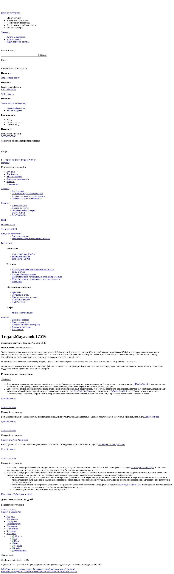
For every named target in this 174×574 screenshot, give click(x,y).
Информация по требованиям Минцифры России (54, 571)
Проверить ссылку (20, 208)
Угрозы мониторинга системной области (31, 238)
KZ (25, 160)
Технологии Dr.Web (21, 259)
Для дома (11, 172)
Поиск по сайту (8, 50)
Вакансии (11, 533)
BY (32, 160)
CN (6, 160)
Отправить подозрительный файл (27, 193)
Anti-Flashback (18, 302)
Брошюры (16, 292)
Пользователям (14, 524)
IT (19, 160)
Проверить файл (19, 205)
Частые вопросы (14, 110)
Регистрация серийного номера (22, 25)
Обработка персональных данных (16, 569)
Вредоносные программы (24, 274)
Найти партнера (14, 27)
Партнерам (12, 526)
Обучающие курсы (20, 295)
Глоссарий (17, 281)
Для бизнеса (12, 174)
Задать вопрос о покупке (18, 42)
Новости (11, 181)
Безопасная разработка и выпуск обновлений (54, 569)
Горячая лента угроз (21, 327)
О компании (12, 184)
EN (10, 160)
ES (13, 160)
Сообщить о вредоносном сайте (26, 198)
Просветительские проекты (25, 297)
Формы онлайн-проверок (23, 210)
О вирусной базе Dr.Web (23, 254)
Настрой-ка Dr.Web (21, 300)
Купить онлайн (14, 39)
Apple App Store (151, 417)
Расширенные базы (21, 256)
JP (22, 160)
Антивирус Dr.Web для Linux (111, 444)
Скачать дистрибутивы (18, 20)
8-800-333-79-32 (8, 89)
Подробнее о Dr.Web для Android (16, 494)
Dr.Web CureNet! (19, 215)
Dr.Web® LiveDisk (82, 391)
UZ (28, 160)
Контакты (11, 531)
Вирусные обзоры (20, 320)
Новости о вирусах (21, 322)
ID (35, 160)
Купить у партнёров (16, 37)
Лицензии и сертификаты (18, 179)
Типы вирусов (18, 272)
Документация (14, 18)
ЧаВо (3, 94)
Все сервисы (18, 191)
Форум (10, 94)
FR (16, 160)
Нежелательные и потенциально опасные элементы (36, 279)
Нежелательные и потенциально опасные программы (37, 277)
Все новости (18, 329)
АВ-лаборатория (14, 176)
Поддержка (12, 521)
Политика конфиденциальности (16, 571)
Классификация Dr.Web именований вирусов (33, 269)
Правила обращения (16, 108)
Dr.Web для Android (142, 467)
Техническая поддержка (18, 23)
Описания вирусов (20, 236)
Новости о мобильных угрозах (26, 325)
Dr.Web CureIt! (18, 213)
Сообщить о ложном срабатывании (28, 196)
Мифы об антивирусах (22, 313)
